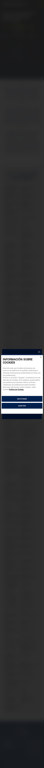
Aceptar (22, 406)
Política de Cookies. (16, 389)
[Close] (41, 357)
